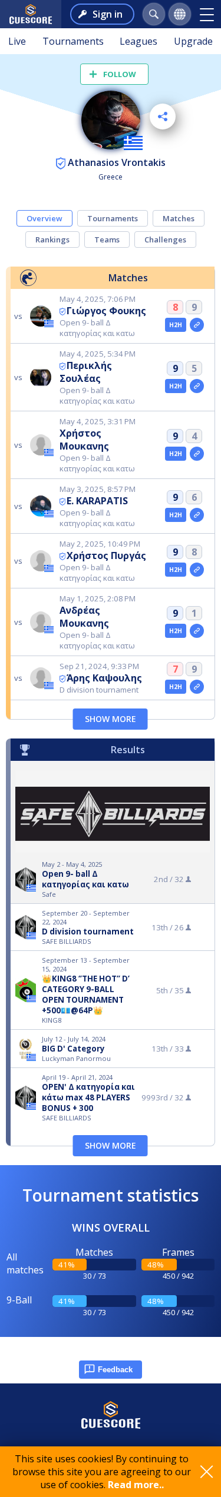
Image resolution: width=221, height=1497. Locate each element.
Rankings (52, 239)
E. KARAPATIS (97, 500)
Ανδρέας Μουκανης (84, 617)
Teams (107, 239)
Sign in (108, 14)
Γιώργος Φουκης (106, 310)
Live (17, 41)
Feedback (115, 1369)
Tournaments (73, 41)
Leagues (138, 41)
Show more (110, 718)
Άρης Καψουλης (104, 677)
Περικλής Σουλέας (86, 372)
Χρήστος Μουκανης (84, 440)
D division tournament (88, 931)
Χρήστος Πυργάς (106, 555)
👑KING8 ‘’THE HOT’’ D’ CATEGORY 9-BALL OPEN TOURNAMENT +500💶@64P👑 (86, 994)
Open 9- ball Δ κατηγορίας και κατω (85, 879)
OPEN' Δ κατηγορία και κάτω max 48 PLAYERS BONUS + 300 (88, 1097)
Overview (44, 218)
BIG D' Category (73, 1048)
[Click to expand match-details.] (197, 325)
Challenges (165, 239)
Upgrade (193, 41)
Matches (178, 218)
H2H (176, 325)
